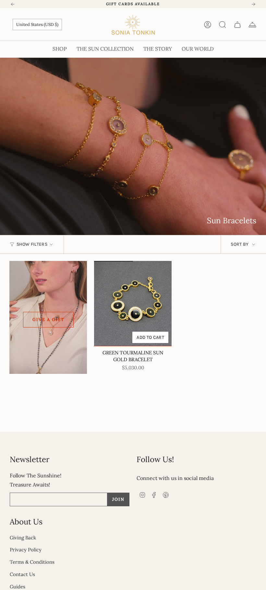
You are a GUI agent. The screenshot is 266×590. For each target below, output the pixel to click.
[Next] (253, 4)
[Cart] (237, 24)
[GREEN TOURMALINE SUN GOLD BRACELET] (133, 303)
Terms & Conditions (32, 562)
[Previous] (13, 4)
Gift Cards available (133, 4)
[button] (60, 49)
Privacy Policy (26, 550)
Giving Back (23, 538)
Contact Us (22, 574)
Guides (17, 587)
